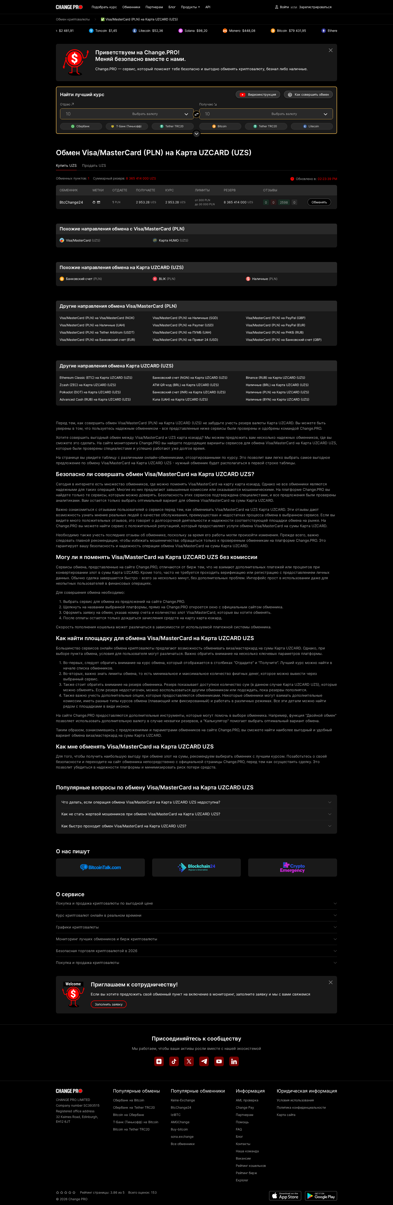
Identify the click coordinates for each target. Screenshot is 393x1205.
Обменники (131, 7)
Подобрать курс (104, 7)
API (207, 7)
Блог (172, 7)
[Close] (330, 50)
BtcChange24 (71, 202)
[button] (190, 7)
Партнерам (154, 7)
